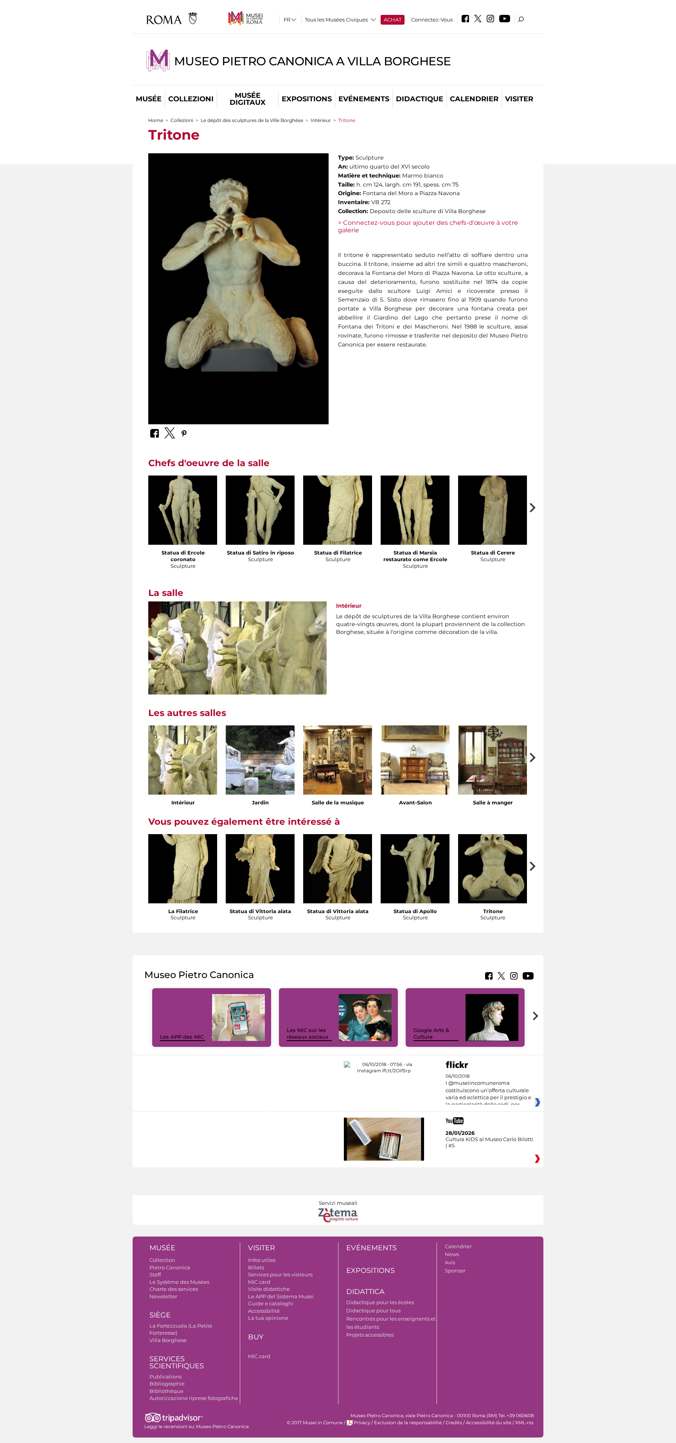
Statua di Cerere (493, 552)
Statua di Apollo (415, 911)
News (452, 1254)
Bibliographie (167, 1383)
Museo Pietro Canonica (222, 1426)
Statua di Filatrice (338, 552)
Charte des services (173, 1289)
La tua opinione (268, 1318)
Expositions (307, 99)
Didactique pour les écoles (380, 1302)
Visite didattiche (269, 1289)
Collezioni (191, 99)
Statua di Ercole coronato (183, 555)
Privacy (362, 1422)
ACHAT (392, 19)
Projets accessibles (370, 1335)
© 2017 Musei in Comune (315, 1422)
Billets (256, 1267)
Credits (454, 1422)
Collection (162, 1260)
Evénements (363, 99)
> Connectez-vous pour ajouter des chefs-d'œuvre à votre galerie (428, 226)
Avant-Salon (415, 802)
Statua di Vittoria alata (260, 911)
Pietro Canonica (169, 1267)
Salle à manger (493, 802)
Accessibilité (264, 1311)
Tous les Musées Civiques (336, 19)
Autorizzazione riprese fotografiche (193, 1398)
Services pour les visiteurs (280, 1274)
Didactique (419, 99)
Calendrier (474, 99)
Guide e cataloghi (270, 1303)
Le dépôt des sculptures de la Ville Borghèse (252, 120)
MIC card (259, 1282)
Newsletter (163, 1296)
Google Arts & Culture (431, 1033)
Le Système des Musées (179, 1282)
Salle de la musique (338, 802)
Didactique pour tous (373, 1310)
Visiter (519, 99)
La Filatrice (183, 911)
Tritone (493, 911)
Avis (450, 1262)
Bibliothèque (166, 1391)
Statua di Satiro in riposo (260, 552)
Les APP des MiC (182, 1037)
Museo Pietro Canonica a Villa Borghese (312, 61)
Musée (149, 99)
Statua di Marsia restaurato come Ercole (415, 555)
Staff (155, 1274)
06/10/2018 (488, 1090)
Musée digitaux (248, 99)
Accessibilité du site (488, 1422)
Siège (160, 1315)
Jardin (260, 802)
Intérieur (321, 120)
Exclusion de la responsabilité (408, 1422)
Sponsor (455, 1270)
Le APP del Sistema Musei (281, 1296)
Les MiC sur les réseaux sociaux (307, 1033)
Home (155, 120)
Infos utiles (261, 1260)
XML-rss (524, 1422)
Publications (165, 1376)
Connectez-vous (432, 19)
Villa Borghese (168, 1340)
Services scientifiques (176, 1362)
